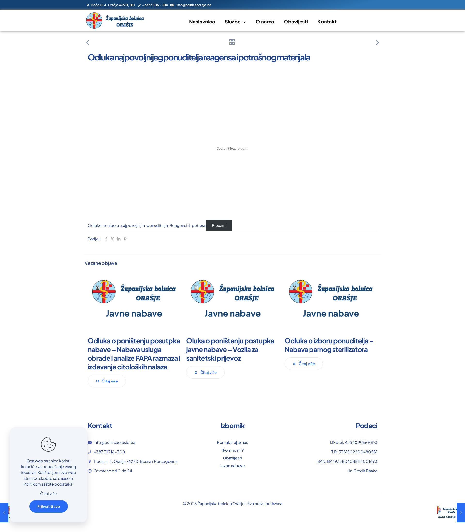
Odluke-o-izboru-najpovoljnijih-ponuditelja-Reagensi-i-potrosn (147, 225)
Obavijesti (232, 457)
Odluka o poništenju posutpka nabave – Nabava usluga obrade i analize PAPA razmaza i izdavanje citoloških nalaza (134, 353)
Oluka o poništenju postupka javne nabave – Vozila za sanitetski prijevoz (230, 349)
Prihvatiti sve (48, 506)
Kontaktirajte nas (232, 442)
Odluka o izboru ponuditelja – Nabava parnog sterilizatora (329, 344)
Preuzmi (219, 225)
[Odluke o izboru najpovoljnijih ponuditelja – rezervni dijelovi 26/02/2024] (451, 512)
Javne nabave (232, 465)
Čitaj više (48, 493)
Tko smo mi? (232, 450)
